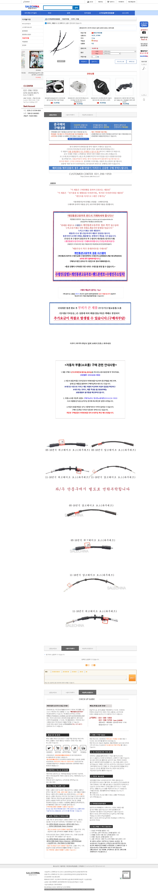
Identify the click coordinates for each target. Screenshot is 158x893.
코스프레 (125, 13)
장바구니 (94, 61)
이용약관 (62, 866)
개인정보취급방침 (71, 866)
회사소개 (56, 866)
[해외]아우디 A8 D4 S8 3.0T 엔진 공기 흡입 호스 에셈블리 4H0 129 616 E (124, 100)
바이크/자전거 (26, 23)
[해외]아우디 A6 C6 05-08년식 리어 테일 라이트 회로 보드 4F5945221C (78, 100)
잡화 (68, 13)
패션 (49, 13)
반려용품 (87, 13)
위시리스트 (120, 61)
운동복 (24, 45)
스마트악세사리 (27, 27)
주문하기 (84, 61)
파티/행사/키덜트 (31, 13)
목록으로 (131, 61)
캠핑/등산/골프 (26, 34)
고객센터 (81, 866)
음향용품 (25, 31)
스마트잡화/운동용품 (106, 13)
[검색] (76, 9)
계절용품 (25, 41)
